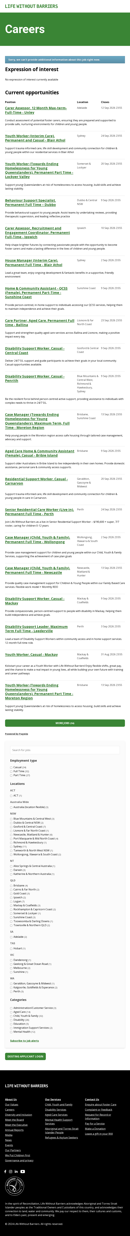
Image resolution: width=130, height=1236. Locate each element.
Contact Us (92, 1099)
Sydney (19, 846)
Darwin (19, 870)
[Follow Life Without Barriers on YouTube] (22, 1172)
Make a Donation (95, 1128)
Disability (20, 1020)
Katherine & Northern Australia (33, 874)
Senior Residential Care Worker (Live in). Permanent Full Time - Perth (39, 512)
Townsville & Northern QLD (31, 925)
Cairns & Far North (26, 889)
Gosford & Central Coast (29, 826)
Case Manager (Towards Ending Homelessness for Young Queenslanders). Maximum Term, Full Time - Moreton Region (37, 421)
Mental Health (23, 1031)
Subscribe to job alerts (24, 1040)
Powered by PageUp (16, 733)
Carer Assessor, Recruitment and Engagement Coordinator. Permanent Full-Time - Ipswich (37, 232)
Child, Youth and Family (58, 1104)
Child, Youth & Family (27, 1016)
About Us (11, 1099)
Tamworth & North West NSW (32, 850)
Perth (18, 991)
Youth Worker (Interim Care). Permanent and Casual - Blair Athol (35, 138)
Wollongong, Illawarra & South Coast (36, 854)
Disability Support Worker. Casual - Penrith (35, 378)
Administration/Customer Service (34, 1008)
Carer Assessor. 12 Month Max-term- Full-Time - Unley (36, 110)
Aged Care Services (56, 1114)
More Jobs (65, 723)
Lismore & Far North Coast (30, 830)
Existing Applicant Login (25, 1056)
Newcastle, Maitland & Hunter (32, 834)
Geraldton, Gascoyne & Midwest (33, 983)
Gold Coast (21, 893)
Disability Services (55, 1109)
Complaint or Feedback (98, 1109)
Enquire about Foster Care (100, 1104)
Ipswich (19, 897)
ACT (17, 795)
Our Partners (13, 1150)
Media (8, 1135)
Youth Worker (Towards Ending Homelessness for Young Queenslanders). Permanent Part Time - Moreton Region (39, 691)
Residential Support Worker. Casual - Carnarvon (36, 481)
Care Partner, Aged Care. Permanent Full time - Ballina (39, 322)
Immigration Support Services (32, 1027)
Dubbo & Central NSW (28, 822)
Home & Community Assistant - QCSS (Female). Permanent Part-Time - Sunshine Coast (36, 292)
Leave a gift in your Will (99, 1134)
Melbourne (21, 968)
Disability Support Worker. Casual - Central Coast (35, 350)
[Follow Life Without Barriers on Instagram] (10, 1172)
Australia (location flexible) (30, 807)
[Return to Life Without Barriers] (65, 6)
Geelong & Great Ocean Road (32, 964)
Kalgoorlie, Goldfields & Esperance (35, 987)
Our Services (53, 1099)
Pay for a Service (95, 1123)
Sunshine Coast (24, 917)
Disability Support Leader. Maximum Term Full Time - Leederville (36, 629)
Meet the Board (14, 1120)
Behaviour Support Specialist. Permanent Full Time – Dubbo (30, 202)
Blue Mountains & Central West (33, 818)
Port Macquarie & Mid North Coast (35, 838)
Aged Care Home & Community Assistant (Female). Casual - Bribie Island (39, 453)
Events (9, 1145)
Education (20, 1024)
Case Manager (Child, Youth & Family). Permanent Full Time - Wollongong (37, 539)
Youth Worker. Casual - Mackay (31, 654)
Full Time (20, 771)
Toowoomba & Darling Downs (32, 921)
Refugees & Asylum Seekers (61, 1137)
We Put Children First (17, 1155)
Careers (9, 1109)
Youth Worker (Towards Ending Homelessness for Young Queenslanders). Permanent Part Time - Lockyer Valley (39, 170)
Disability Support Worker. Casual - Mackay (35, 601)
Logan (18, 901)
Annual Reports (14, 1130)
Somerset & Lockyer (26, 913)
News (8, 1140)
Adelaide (19, 937)
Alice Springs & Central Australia (33, 866)
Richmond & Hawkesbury (29, 842)
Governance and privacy (19, 1160)
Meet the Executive (16, 1125)
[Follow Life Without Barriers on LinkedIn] (16, 1172)
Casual (19, 767)
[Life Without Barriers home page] (26, 1090)
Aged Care (21, 1012)
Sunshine (20, 972)
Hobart (19, 948)
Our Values (11, 1104)
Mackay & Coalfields (26, 905)
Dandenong (21, 960)
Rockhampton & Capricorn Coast (34, 909)
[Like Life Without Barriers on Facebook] (5, 1172)
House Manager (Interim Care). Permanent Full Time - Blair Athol (33, 262)
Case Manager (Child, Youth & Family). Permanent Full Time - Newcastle (37, 570)
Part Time (21, 775)
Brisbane (20, 885)
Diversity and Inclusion (18, 1114)
